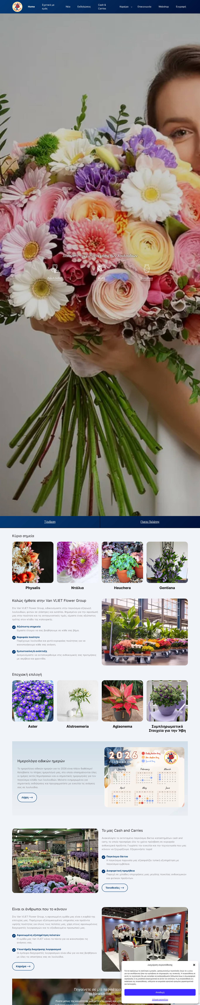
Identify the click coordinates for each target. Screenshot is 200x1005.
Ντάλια (77, 588)
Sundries (147, 278)
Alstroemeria (77, 726)
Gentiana (167, 588)
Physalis (33, 588)
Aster (32, 726)
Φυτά (101, 278)
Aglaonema (122, 726)
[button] (194, 964)
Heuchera (122, 588)
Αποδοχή (160, 992)
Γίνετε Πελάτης (150, 522)
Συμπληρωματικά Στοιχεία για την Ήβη (167, 728)
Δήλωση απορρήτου (160, 999)
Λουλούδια (54, 278)
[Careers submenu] (131, 6)
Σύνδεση (49, 522)
